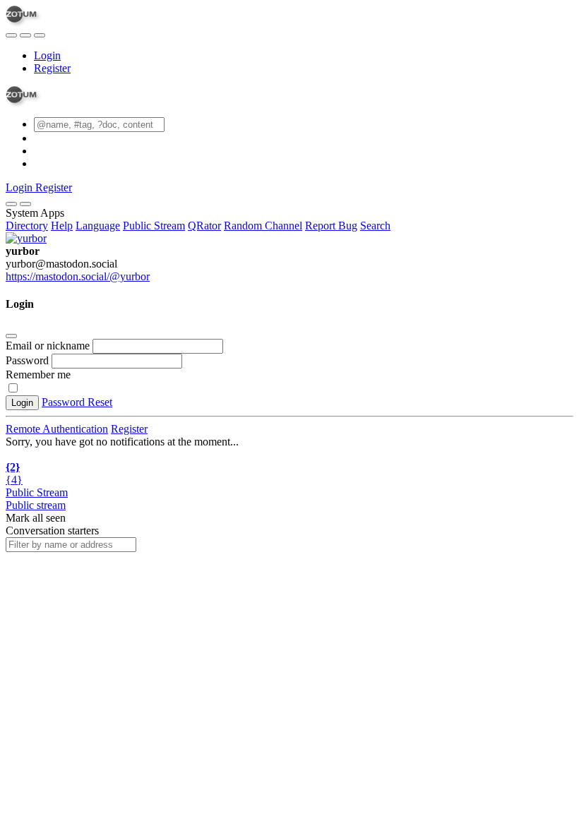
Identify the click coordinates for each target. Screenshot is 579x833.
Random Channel (263, 226)
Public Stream (154, 226)
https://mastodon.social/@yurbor (78, 276)
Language (98, 226)
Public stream (36, 505)
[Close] (25, 204)
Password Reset (77, 402)
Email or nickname (49, 346)
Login (47, 55)
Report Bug (331, 226)
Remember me (38, 374)
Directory (27, 226)
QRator (204, 226)
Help (62, 226)
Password (27, 360)
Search (375, 226)
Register (52, 68)
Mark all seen (36, 518)
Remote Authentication (57, 429)
